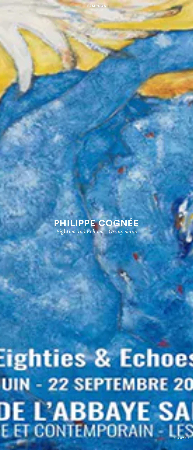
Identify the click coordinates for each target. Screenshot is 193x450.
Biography (181, 438)
